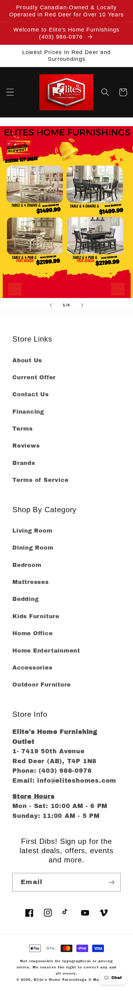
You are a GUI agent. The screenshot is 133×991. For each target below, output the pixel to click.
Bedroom (26, 565)
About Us (27, 360)
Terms (22, 429)
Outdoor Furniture (41, 685)
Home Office (32, 633)
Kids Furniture (35, 616)
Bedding (25, 599)
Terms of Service (40, 480)
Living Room (32, 531)
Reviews (26, 446)
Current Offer (34, 377)
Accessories (32, 668)
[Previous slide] (51, 305)
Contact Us (30, 394)
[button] (10, 92)
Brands (23, 463)
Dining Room (33, 548)
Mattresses (30, 582)
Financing (28, 412)
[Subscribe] (111, 882)
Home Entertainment (46, 651)
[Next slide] (82, 305)
